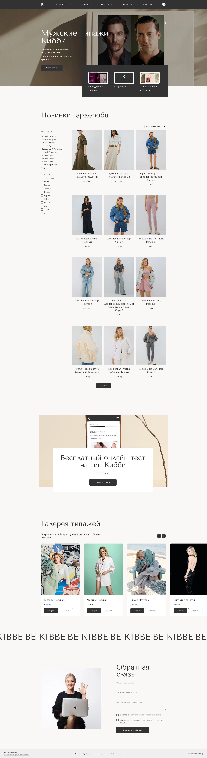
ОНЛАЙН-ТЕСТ (63, 4)
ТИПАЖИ (85, 4)
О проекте (120, 86)
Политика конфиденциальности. (16, 755)
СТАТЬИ (147, 4)
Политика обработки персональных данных (90, 754)
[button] (66, 610)
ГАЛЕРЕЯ (128, 4)
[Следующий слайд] (164, 536)
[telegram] (163, 4)
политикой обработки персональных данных (142, 721)
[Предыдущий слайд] (159, 536)
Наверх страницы (194, 754)
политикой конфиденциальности (146, 715)
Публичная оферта (118, 754)
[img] (98, 78)
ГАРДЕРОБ (107, 4)
